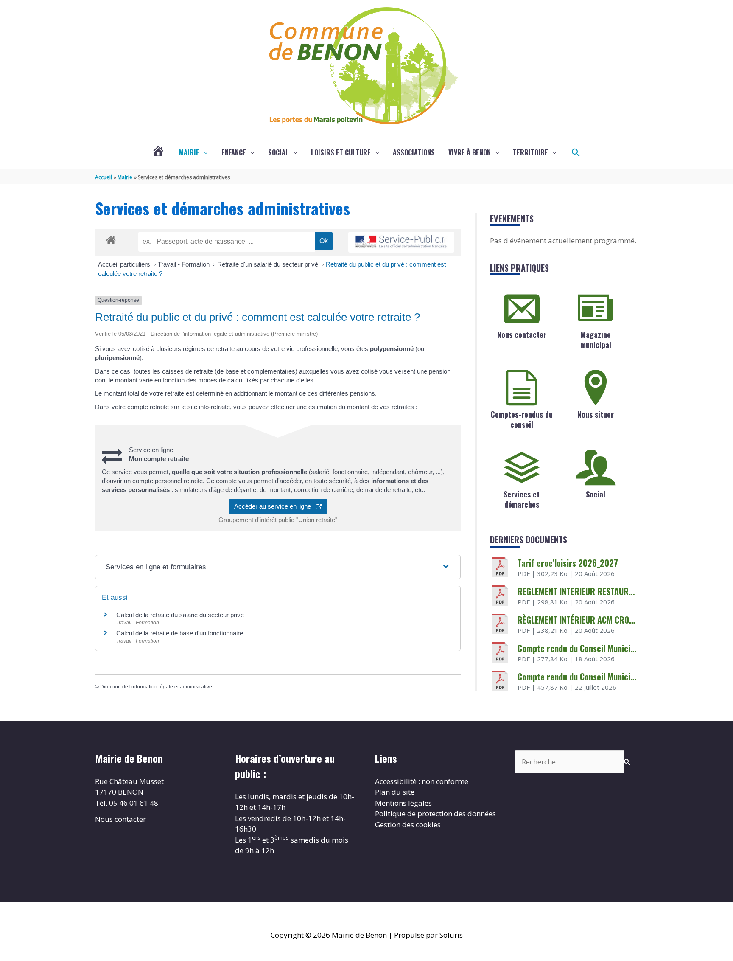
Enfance (233, 152)
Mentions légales (403, 803)
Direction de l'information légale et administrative (156, 687)
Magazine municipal (595, 339)
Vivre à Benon (469, 152)
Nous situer (595, 414)
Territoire (530, 152)
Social (278, 152)
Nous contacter (521, 334)
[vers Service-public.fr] (401, 242)
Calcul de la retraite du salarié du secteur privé (180, 614)
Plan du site (394, 792)
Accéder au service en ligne (275, 506)
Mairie (189, 152)
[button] (576, 152)
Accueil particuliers (125, 264)
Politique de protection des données (435, 813)
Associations (414, 152)
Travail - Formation (184, 264)
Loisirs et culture (341, 152)
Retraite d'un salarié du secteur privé (268, 264)
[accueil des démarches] (110, 238)
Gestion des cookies (408, 824)
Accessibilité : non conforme (421, 781)
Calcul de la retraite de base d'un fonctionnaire (179, 633)
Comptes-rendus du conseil (521, 419)
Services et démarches (522, 499)
